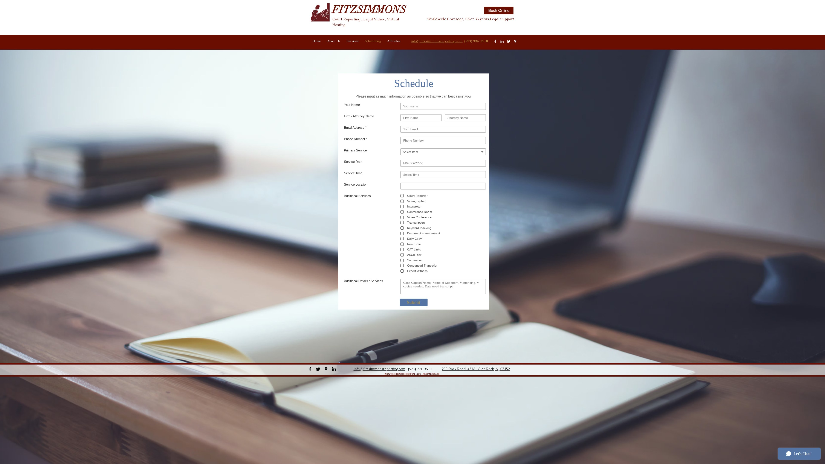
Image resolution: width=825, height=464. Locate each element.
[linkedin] (502, 41)
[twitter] (508, 41)
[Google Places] (515, 41)
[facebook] (495, 41)
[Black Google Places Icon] (326, 369)
